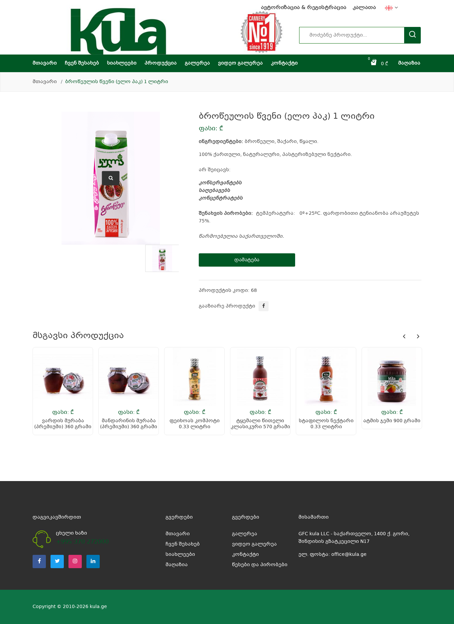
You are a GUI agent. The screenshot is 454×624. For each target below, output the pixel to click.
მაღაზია (409, 63)
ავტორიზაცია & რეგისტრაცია (303, 8)
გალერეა (197, 63)
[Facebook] (39, 561)
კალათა (364, 8)
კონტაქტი (284, 63)
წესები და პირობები (259, 564)
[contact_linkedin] (93, 561)
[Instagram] (75, 561)
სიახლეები (122, 63)
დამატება (247, 260)
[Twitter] (57, 561)
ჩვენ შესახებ (82, 63)
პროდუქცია (161, 63)
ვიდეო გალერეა (240, 63)
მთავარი (45, 63)
